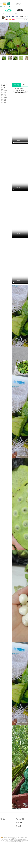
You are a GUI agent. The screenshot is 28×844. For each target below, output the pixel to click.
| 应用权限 (15, 840)
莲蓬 (16, 13)
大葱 (5, 92)
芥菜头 (5, 97)
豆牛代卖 (18, 826)
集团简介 (2, 819)
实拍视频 (20, 10)
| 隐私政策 (19, 840)
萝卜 (5, 95)
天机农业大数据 (20, 819)
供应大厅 (9, 13)
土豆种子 (6, 90)
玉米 (5, 100)
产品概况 (8, 10)
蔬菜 (13, 13)
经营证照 (11, 840)
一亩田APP (19, 822)
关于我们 (7, 840)
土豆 (5, 87)
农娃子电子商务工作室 (12, 17)
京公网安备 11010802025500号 (9, 837)
